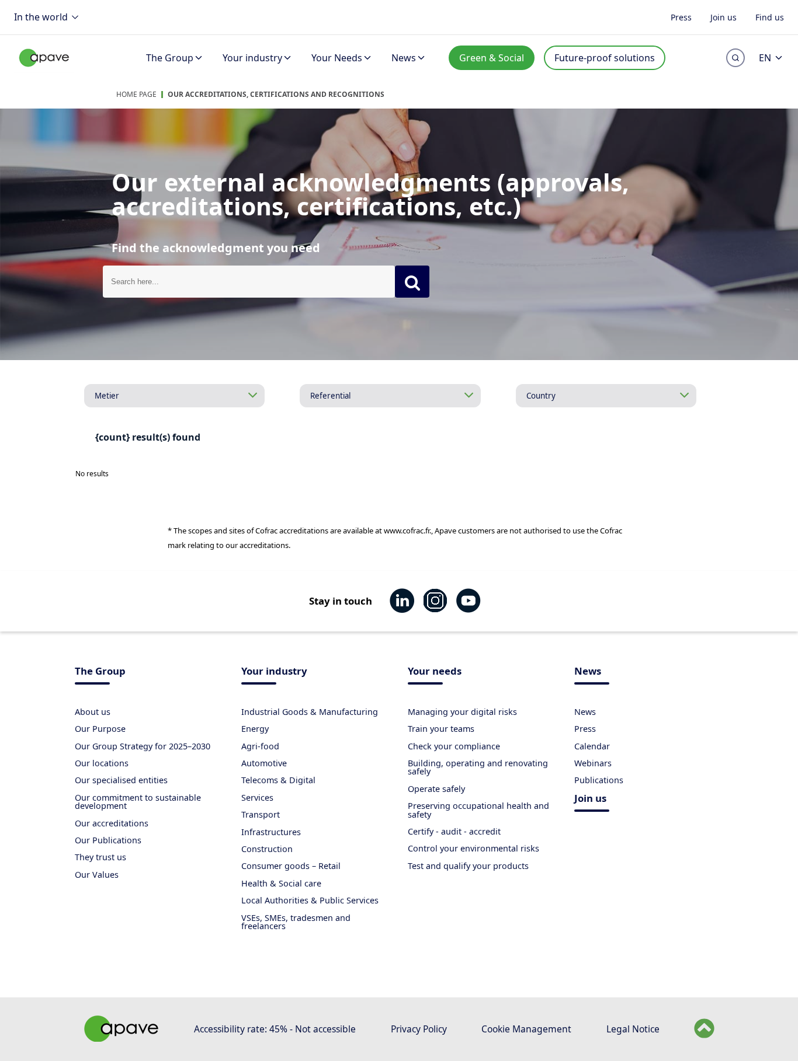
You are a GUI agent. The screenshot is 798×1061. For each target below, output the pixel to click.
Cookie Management (526, 1028)
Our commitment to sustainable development (138, 801)
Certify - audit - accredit (454, 831)
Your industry (252, 57)
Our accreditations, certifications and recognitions (276, 94)
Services (257, 797)
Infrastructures (271, 831)
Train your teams (441, 728)
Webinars (593, 763)
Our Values (97, 874)
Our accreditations (111, 823)
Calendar (592, 746)
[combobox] (249, 282)
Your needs (435, 672)
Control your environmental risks (473, 848)
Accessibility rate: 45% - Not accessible (275, 1028)
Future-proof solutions (604, 57)
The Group (169, 57)
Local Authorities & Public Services (310, 900)
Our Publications (108, 840)
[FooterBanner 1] (121, 1038)
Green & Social (491, 57)
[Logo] (44, 70)
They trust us (100, 857)
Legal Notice (633, 1028)
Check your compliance (454, 746)
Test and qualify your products (468, 865)
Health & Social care (281, 883)
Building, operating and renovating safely (478, 767)
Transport (260, 814)
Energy (255, 728)
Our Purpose (100, 728)
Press (681, 16)
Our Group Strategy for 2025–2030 (142, 746)
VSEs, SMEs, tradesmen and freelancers (296, 921)
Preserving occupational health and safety (478, 809)
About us (92, 711)
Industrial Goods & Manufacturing (309, 711)
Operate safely (436, 788)
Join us (723, 16)
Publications (598, 780)
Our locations (102, 763)
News (403, 57)
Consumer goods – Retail (291, 865)
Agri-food (260, 746)
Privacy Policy (419, 1028)
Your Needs (336, 57)
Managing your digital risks (462, 711)
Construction (267, 848)
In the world (41, 17)
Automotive (264, 763)
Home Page (136, 94)
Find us (769, 16)
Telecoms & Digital (278, 780)
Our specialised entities (121, 780)
